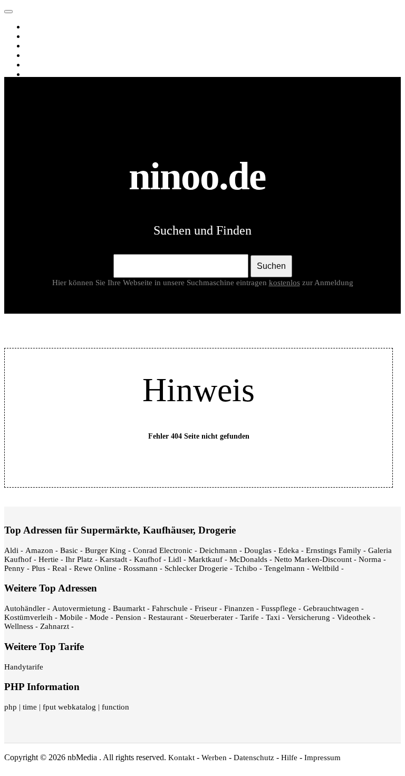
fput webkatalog (69, 707)
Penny (14, 568)
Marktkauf (205, 559)
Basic (69, 550)
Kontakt (181, 757)
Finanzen (239, 608)
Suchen (271, 265)
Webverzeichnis (53, 65)
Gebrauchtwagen (331, 608)
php (10, 707)
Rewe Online (95, 568)
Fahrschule (170, 608)
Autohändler (24, 608)
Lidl (174, 559)
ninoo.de (30, 9)
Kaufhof (147, 559)
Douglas (258, 550)
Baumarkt (129, 608)
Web (34, 27)
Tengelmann (284, 568)
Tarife (249, 617)
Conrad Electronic (162, 550)
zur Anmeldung (327, 282)
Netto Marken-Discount (313, 559)
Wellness (18, 626)
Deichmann (218, 550)
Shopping (43, 74)
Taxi (273, 617)
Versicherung (308, 617)
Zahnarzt (54, 626)
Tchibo (246, 568)
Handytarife (23, 667)
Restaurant (165, 617)
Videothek (354, 617)
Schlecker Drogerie (196, 568)
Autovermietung (79, 608)
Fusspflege (278, 608)
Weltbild (325, 568)
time (30, 707)
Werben (214, 757)
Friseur (206, 608)
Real (59, 568)
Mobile (71, 617)
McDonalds (248, 559)
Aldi (11, 550)
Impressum (322, 757)
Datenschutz (254, 757)
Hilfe (289, 757)
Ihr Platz (79, 559)
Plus (38, 568)
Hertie (48, 559)
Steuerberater (211, 617)
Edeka (288, 550)
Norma (370, 559)
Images (39, 36)
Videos (38, 46)
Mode (99, 617)
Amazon (39, 550)
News (36, 55)
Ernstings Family (333, 550)
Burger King (105, 550)
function (115, 707)
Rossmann (140, 568)
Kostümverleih (28, 617)
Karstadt (113, 559)
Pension (128, 617)
